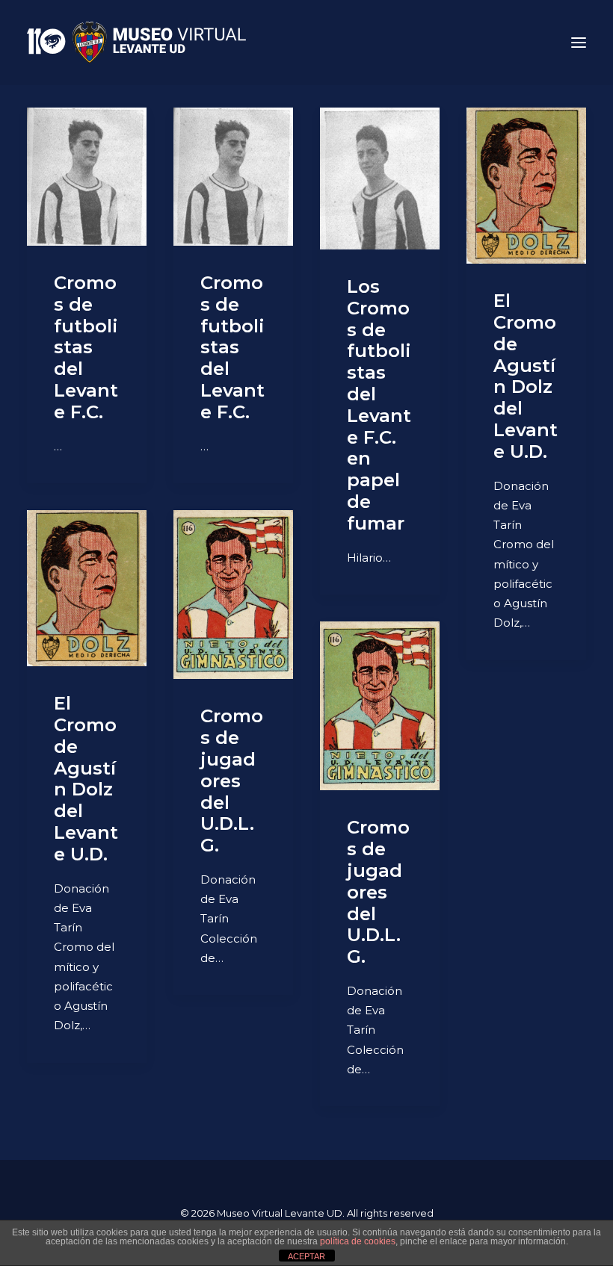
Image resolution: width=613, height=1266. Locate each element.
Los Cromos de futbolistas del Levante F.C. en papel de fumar (379, 405)
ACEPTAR (306, 1256)
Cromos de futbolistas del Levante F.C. (86, 347)
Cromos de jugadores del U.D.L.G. (231, 780)
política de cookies (357, 1241)
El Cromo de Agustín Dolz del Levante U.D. (525, 376)
